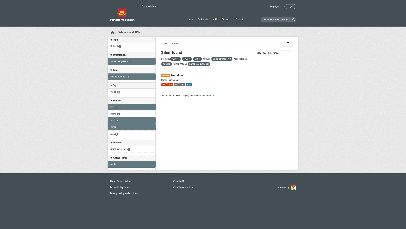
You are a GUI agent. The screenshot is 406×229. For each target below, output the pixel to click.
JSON (170, 85)
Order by (260, 53)
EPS (176, 85)
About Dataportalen (120, 181)
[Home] (112, 32)
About (239, 19)
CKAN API (178, 181)
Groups (226, 19)
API (215, 19)
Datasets (203, 19)
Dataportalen (148, 6)
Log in (290, 6)
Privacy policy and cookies (124, 193)
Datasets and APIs (129, 32)
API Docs (210, 95)
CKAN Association (183, 187)
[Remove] (178, 59)
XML (164, 85)
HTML (189, 85)
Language (274, 6)
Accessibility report (120, 187)
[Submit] (288, 43)
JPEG (182, 85)
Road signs (177, 75)
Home (189, 19)
